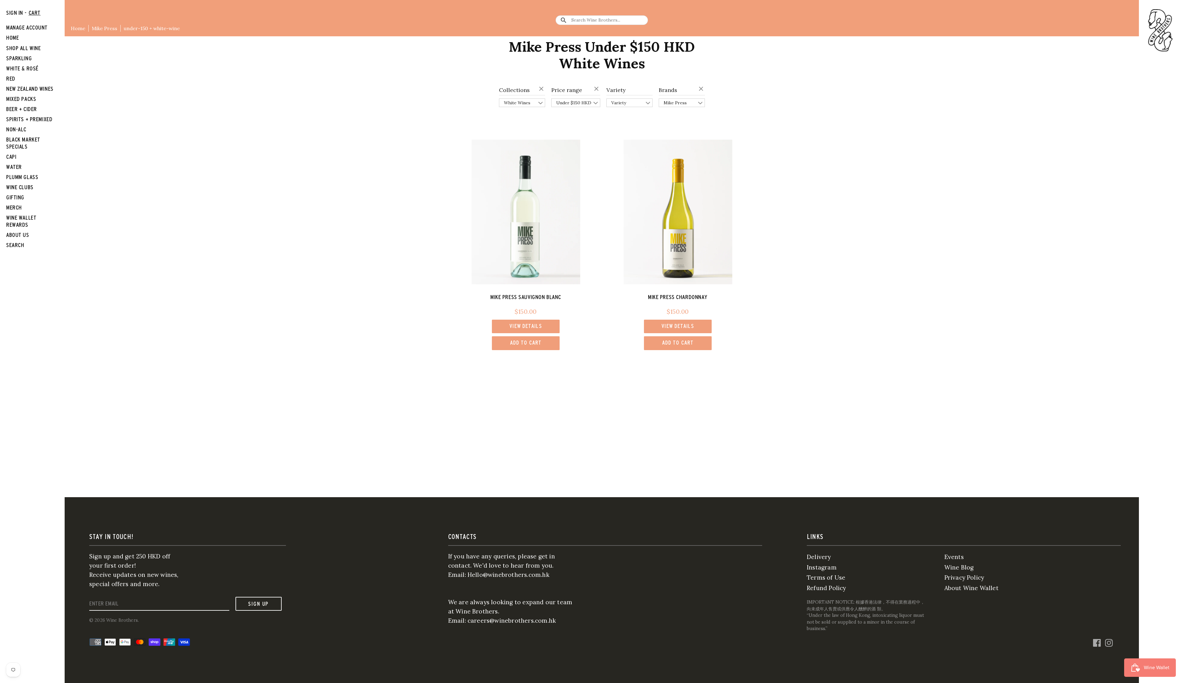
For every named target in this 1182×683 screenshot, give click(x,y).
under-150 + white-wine (152, 28)
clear (542, 89)
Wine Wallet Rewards (21, 221)
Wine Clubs (20, 187)
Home (78, 28)
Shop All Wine (23, 48)
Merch (14, 207)
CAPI (11, 157)
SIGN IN (14, 13)
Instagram (822, 567)
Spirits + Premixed (29, 119)
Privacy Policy (964, 577)
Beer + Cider (21, 109)
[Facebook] (1097, 642)
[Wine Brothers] (1160, 30)
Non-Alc (16, 129)
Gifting (15, 197)
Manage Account (27, 27)
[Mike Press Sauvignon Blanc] (525, 212)
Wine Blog (959, 567)
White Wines (517, 103)
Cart (35, 13)
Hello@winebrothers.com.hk (508, 574)
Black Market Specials (23, 143)
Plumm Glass (22, 177)
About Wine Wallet (971, 588)
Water (14, 167)
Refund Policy (826, 588)
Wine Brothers (122, 620)
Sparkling (19, 58)
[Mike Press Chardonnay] (677, 212)
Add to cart (525, 342)
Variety (616, 90)
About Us (17, 235)
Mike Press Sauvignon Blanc (525, 297)
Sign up (258, 604)
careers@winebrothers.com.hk (512, 620)
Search (15, 245)
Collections (514, 90)
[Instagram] (1109, 642)
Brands (668, 90)
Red (10, 78)
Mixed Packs (21, 99)
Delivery (819, 557)
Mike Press (104, 28)
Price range (566, 90)
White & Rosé (22, 68)
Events (954, 557)
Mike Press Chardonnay (678, 297)
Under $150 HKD (573, 103)
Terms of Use (826, 577)
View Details (525, 326)
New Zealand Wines (30, 89)
